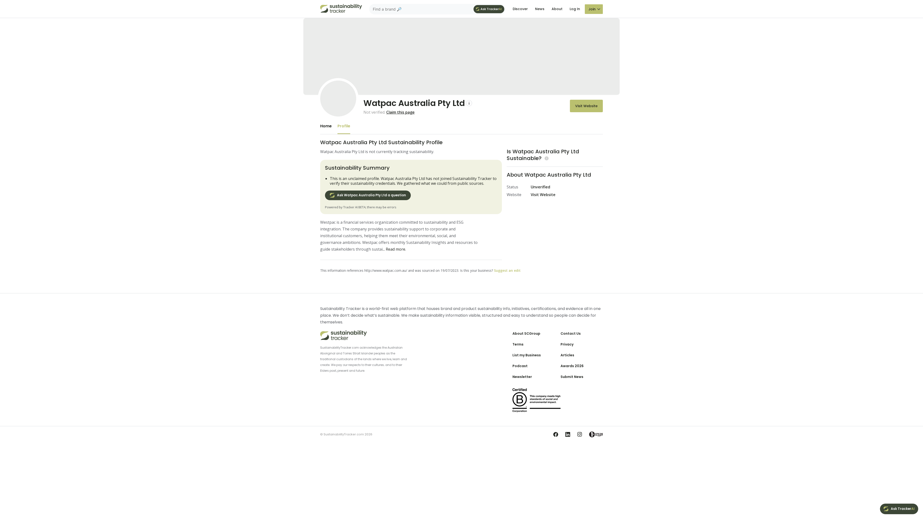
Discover (520, 8)
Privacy (567, 344)
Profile (343, 126)
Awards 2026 (572, 366)
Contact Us (571, 333)
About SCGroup (526, 333)
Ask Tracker (491, 9)
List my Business (526, 355)
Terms (518, 344)
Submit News (572, 376)
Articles (567, 355)
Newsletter (522, 376)
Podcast (520, 366)
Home (326, 126)
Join (592, 9)
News (539, 8)
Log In (575, 8)
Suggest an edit (507, 270)
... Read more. (394, 249)
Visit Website (586, 106)
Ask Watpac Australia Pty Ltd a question (371, 195)
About (557, 8)
